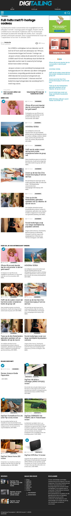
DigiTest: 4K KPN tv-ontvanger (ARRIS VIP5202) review (35, 382)
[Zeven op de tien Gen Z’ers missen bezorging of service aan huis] (12, 175)
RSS (60, 59)
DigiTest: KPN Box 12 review (35, 455)
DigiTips (35, 377)
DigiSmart (29, 487)
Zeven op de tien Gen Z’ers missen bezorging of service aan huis (35, 175)
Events (28, 488)
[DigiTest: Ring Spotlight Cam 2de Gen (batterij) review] (5, 481)
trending (57, 9)
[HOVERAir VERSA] (12, 129)
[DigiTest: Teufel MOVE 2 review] (5, 501)
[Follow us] (65, 13)
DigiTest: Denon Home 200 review (10, 457)
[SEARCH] (68, 13)
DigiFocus (28, 484)
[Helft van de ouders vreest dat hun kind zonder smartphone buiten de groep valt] (12, 152)
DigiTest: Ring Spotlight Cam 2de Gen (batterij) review (16, 483)
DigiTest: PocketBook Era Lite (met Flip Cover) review (12, 417)
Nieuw (12, 9)
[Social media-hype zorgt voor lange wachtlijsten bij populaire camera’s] (12, 225)
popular (34, 9)
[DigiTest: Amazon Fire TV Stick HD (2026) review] (5, 492)
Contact (28, 490)
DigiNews (38, 101)
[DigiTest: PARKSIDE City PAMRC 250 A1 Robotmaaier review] (35, 405)
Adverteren (32, 494)
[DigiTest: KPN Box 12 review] (35, 445)
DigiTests (28, 377)
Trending (3, 101)
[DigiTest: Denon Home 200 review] (12, 446)
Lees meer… (36, 118)
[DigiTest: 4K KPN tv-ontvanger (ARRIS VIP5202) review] (35, 370)
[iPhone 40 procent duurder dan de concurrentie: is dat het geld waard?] (12, 108)
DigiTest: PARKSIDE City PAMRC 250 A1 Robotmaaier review (35, 418)
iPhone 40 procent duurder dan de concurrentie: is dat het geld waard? (35, 107)
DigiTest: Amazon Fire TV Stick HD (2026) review (15, 493)
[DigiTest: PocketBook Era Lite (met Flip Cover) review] (12, 405)
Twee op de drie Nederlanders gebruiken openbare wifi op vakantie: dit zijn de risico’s (35, 201)
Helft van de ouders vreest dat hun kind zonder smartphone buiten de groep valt (35, 152)
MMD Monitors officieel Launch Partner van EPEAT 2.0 (58, 99)
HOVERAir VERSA (32, 127)
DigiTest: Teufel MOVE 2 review (15, 501)
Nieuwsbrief (32, 492)
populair (27, 364)
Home (28, 479)
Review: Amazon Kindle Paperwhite (9, 374)
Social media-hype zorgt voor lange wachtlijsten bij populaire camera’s (34, 225)
